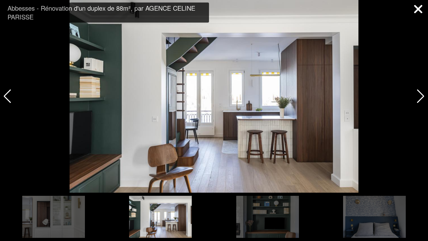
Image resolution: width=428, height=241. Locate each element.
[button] (420, 96)
